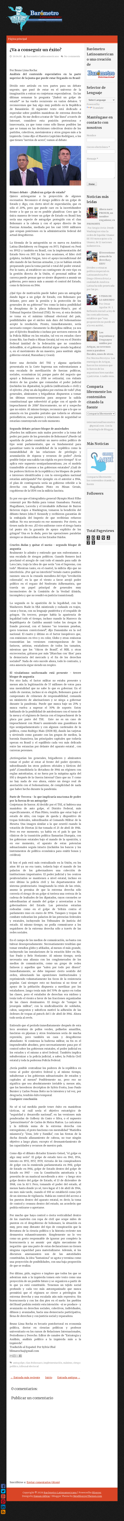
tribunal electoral (29, 1366)
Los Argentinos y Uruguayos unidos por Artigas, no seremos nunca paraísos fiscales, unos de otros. (100, 343)
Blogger (108, 429)
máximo (67, 1362)
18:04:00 (17, 56)
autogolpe (19, 1362)
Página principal (17, 38)
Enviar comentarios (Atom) (43, 1482)
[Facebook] (3, 1486)
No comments (72, 56)
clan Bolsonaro (34, 1362)
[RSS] (3, 1512)
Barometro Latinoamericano (42, 56)
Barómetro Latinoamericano (60, 1492)
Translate (98, 107)
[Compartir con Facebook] (20, 1355)
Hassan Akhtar (42, 1496)
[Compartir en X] (17, 1355)
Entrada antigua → (68, 1377)
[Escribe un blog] (14, 1355)
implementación (53, 1362)
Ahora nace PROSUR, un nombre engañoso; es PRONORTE (101, 216)
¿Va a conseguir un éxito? (36, 49)
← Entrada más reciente (25, 1377)
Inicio (48, 1377)
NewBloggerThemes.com (87, 1496)
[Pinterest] (3, 1501)
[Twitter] (3, 1491)
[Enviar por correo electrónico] (11, 1355)
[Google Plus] (3, 1496)
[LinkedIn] (3, 1506)
